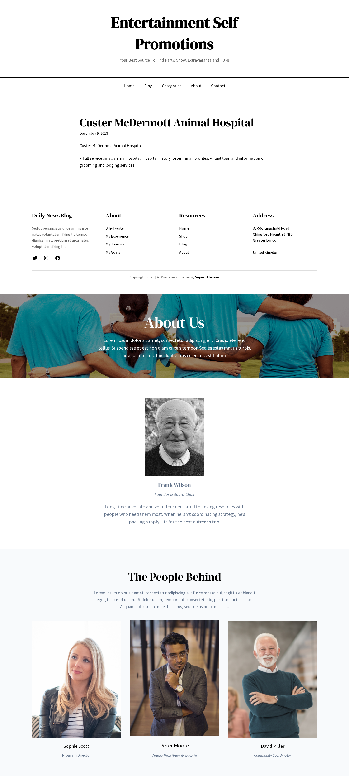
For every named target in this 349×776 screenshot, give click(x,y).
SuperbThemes (207, 277)
